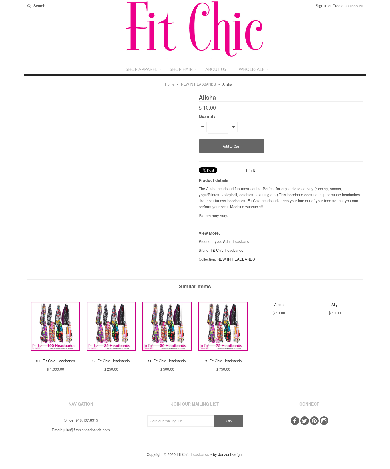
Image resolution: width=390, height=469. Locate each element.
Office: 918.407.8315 (81, 420)
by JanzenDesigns (228, 454)
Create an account (348, 5)
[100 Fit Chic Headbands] (55, 354)
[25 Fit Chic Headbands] (111, 354)
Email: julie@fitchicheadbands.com (81, 429)
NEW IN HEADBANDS (198, 84)
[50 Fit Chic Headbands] (166, 354)
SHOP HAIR (181, 69)
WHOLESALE (251, 69)
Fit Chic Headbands (227, 250)
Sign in (321, 5)
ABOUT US (215, 69)
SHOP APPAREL (141, 69)
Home (169, 84)
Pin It (250, 170)
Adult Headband (236, 241)
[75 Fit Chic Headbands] (222, 354)
